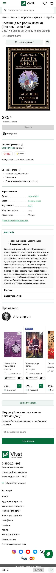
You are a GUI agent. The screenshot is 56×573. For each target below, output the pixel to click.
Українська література (13, 506)
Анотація (9, 232)
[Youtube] (28, 552)
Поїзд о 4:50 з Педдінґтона (10, 364)
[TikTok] (42, 552)
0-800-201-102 (11, 463)
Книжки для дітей (11, 511)
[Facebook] (21, 552)
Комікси (6, 525)
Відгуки (8, 290)
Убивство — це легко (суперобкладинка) (34, 364)
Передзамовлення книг (14, 544)
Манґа (5, 530)
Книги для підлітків (12, 515)
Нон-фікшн (7, 520)
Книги (5, 496)
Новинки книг (9, 539)
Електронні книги (11, 534)
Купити (28, 127)
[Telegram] (35, 552)
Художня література (12, 501)
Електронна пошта (16, 432)
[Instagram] (14, 552)
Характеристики (12, 296)
